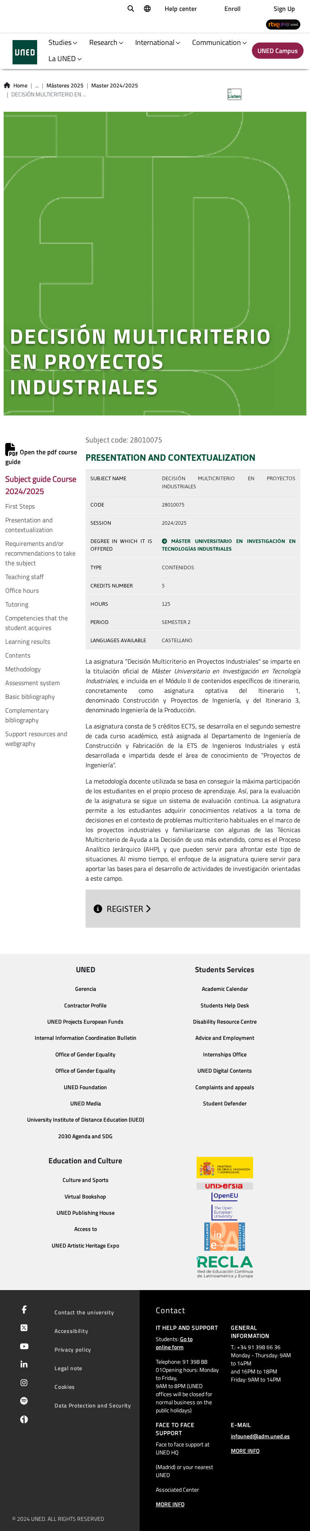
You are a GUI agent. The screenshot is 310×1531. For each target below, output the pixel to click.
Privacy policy (72, 1349)
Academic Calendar (225, 988)
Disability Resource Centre (225, 1021)
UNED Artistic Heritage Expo (85, 1245)
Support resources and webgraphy (36, 738)
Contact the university (84, 1312)
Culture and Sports (86, 1179)
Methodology (23, 669)
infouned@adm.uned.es (260, 1436)
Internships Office (225, 1054)
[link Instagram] (22, 1384)
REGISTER (126, 908)
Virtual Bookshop (85, 1196)
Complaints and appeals (224, 1087)
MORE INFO (170, 1504)
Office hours (22, 590)
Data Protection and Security (92, 1405)
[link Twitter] (22, 1328)
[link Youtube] (22, 1347)
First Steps (20, 506)
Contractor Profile (85, 1005)
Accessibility (71, 1331)
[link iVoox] (22, 1422)
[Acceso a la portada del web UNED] (25, 52)
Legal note (68, 1368)
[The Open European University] (224, 1206)
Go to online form (174, 1343)
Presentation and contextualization (29, 524)
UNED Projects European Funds (85, 1021)
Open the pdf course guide (41, 456)
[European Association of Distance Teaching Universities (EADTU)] (224, 1236)
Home (20, 85)
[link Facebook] (22, 1310)
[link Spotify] (22, 1402)
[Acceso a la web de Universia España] (225, 1185)
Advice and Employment (224, 1037)
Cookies (64, 1386)
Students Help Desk (225, 1005)
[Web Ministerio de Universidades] (225, 1167)
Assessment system (32, 683)
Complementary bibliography (27, 715)
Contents (17, 655)
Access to (85, 1228)
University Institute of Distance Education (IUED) (85, 1119)
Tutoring (16, 604)
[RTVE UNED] (283, 24)
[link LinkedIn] (22, 1365)
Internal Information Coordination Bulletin (85, 1037)
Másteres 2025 (65, 85)
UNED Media (85, 1103)
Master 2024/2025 (114, 85)
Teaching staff (24, 576)
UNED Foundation (85, 1087)
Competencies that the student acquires (36, 622)
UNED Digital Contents (224, 1070)
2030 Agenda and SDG (85, 1136)
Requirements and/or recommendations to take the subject (40, 553)
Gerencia (85, 988)
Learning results (27, 641)
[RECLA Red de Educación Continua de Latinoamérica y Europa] (225, 1266)
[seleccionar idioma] (147, 8)
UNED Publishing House (86, 1212)
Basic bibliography (30, 696)
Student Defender (225, 1103)
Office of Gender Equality (85, 1054)
